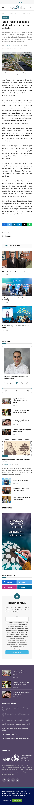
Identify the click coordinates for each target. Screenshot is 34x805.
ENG (16, 2)
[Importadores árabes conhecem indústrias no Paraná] (6, 401)
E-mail (17, 616)
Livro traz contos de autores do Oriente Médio (16, 720)
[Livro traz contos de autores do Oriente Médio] (6, 422)
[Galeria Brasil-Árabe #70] (6, 481)
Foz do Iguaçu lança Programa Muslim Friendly (16, 724)
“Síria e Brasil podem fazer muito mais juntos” (16, 272)
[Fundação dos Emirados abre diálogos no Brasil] (6, 499)
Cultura (5, 456)
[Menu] (3, 7)
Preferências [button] (7, 800)
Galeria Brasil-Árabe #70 (20, 480)
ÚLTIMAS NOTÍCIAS (9, 703)
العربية (20, 2)
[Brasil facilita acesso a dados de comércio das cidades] (17, 61)
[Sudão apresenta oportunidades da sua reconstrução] (17, 287)
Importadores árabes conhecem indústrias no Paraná (20, 400)
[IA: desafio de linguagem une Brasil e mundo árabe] (17, 314)
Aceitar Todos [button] (17, 800)
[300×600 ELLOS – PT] (17, 541)
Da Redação (8, 46)
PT (12, 2)
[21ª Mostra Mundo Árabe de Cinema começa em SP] (6, 412)
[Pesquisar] (31, 7)
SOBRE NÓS (6, 750)
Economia (5, 17)
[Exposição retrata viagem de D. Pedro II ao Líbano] (17, 448)
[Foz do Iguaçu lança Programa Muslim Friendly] (6, 432)
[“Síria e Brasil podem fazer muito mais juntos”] (17, 259)
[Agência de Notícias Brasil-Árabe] (18, 7)
